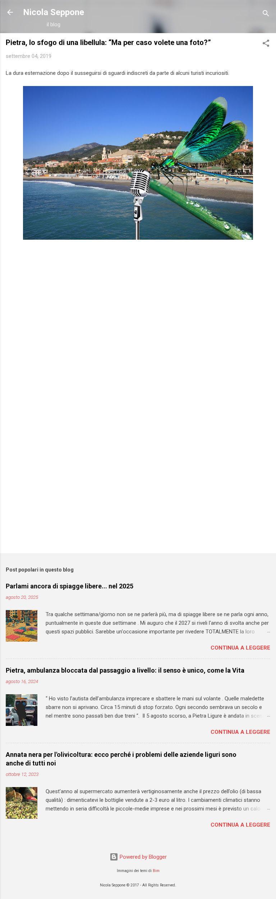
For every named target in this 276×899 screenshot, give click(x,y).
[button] (266, 44)
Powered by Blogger (142, 857)
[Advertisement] (138, 491)
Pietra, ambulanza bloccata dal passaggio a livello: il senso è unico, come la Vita (125, 670)
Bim (156, 870)
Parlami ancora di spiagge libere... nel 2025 (69, 586)
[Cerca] (266, 15)
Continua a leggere (240, 648)
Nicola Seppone (53, 12)
